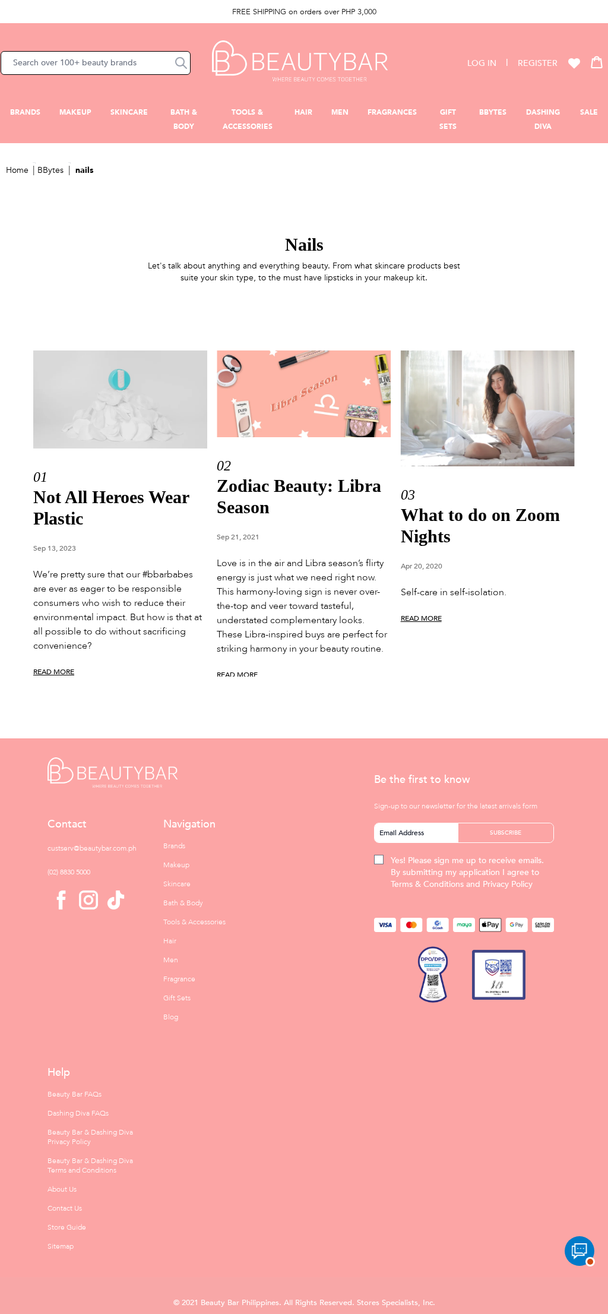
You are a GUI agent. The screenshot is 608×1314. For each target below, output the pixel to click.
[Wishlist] (574, 63)
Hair (303, 112)
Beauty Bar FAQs (75, 1094)
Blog (170, 1017)
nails (84, 170)
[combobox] (96, 63)
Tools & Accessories (194, 922)
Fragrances (392, 112)
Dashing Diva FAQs (78, 1113)
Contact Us (65, 1208)
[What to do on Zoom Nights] (488, 408)
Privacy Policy (508, 884)
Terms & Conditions (427, 884)
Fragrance (179, 979)
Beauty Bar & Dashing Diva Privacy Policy (90, 1136)
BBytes (492, 112)
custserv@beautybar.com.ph (92, 848)
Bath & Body (183, 903)
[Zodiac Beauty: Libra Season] (304, 394)
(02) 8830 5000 (69, 872)
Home (17, 170)
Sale (589, 112)
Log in (481, 63)
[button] (181, 62)
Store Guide (67, 1227)
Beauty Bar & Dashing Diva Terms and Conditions (90, 1165)
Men (340, 112)
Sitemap (61, 1246)
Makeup (75, 112)
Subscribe (505, 833)
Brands (25, 112)
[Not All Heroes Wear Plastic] (120, 399)
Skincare (129, 112)
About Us (62, 1189)
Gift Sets (177, 998)
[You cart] (597, 62)
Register (538, 63)
